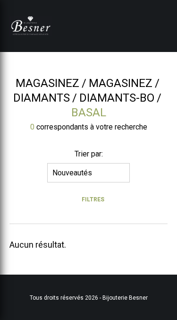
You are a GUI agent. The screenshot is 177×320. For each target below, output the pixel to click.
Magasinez (47, 83)
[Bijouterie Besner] (30, 26)
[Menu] (164, 26)
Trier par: (89, 153)
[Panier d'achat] (155, 15)
